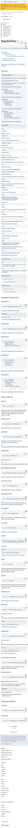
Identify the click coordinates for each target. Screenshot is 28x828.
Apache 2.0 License (17, 738)
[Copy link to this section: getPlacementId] (12, 481)
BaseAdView (15, 48)
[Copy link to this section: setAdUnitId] (9, 631)
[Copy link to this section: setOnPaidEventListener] (17, 658)
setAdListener (5, 221)
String (3, 150)
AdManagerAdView (7, 60)
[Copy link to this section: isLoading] (8, 523)
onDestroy (13, 411)
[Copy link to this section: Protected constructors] (20, 297)
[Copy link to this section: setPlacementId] (12, 672)
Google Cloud (4, 792)
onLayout (4, 264)
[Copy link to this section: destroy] (7, 401)
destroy (4, 131)
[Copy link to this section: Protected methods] (17, 701)
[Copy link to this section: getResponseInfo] (13, 494)
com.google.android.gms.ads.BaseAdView (16, 56)
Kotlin (21, 43)
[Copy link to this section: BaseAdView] (10, 302)
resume (3, 214)
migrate (15, 6)
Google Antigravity (5, 790)
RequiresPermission (7, 197)
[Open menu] (2, 1)
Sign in (24, 1)
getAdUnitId (5, 152)
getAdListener (5, 138)
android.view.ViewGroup (10, 54)
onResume (3, 587)
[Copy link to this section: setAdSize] (8, 605)
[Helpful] (9, 16)
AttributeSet (21, 83)
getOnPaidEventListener (8, 159)
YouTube (3, 775)
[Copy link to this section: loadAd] (6, 536)
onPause (8, 571)
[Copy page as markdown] (22, 41)
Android (4, 13)
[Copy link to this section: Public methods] (14, 397)
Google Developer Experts (6, 754)
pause (3, 207)
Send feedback (6, 19)
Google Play (3, 794)
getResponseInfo (6, 174)
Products (7, 12)
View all (2, 796)
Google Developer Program (7, 750)
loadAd (3, 199)
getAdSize (4, 145)
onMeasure (4, 270)
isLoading (4, 190)
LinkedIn (3, 771)
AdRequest (8, 199)
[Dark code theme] (26, 46)
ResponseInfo (10, 171)
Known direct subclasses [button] (9, 59)
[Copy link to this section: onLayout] (8, 705)
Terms (2, 821)
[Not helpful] (11, 16)
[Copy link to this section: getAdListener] (11, 419)
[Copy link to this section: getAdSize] (8, 432)
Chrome (3, 783)
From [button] (8, 279)
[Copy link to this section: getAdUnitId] (10, 451)
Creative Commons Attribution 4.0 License (13, 737)
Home (2, 12)
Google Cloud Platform (6, 811)
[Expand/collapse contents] (8, 23)
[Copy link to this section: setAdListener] (11, 592)
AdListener (4, 135)
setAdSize (4, 228)
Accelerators (4, 757)
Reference (10, 13)
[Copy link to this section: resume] (7, 576)
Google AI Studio (4, 788)
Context (10, 78)
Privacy (6, 821)
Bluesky (2, 767)
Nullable (4, 143)
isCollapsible (5, 181)
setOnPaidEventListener (8, 243)
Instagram (3, 769)
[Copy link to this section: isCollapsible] (10, 508)
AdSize (9, 143)
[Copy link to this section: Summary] (9, 71)
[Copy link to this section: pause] (6, 559)
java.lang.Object (4, 52)
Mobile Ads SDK (20, 12)
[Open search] (21, 1)
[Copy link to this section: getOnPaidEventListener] (18, 468)
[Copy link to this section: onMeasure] (9, 716)
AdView (14, 60)
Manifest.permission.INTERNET (10, 198)
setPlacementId (6, 253)
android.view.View (7, 53)
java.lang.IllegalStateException (10, 552)
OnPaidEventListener (12, 157)
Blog (2, 765)
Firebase (3, 786)
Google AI (3, 814)
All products (3, 816)
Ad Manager (16, 2)
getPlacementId (6, 167)
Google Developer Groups (6, 752)
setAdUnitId (5, 235)
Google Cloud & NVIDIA (6, 759)
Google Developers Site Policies (10, 740)
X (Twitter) (3, 773)
